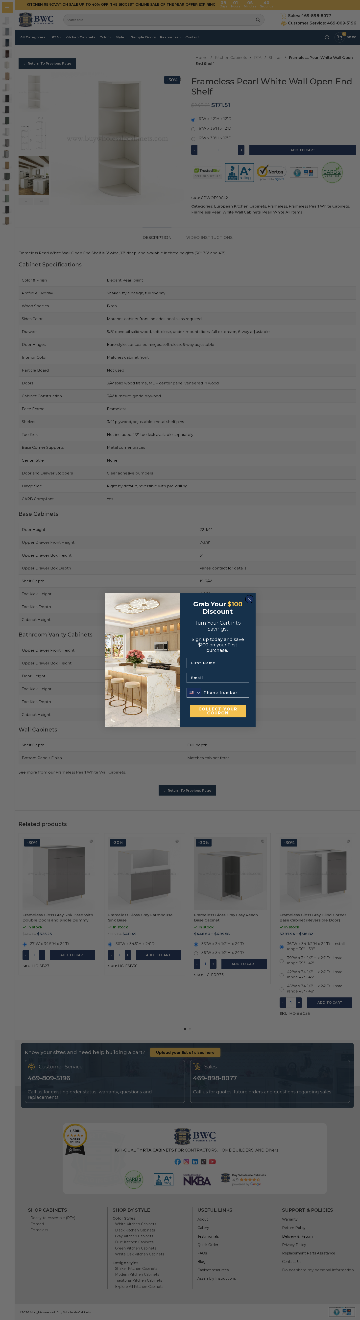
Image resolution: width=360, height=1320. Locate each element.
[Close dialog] (249, 599)
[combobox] (194, 692)
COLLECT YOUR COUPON (217, 711)
